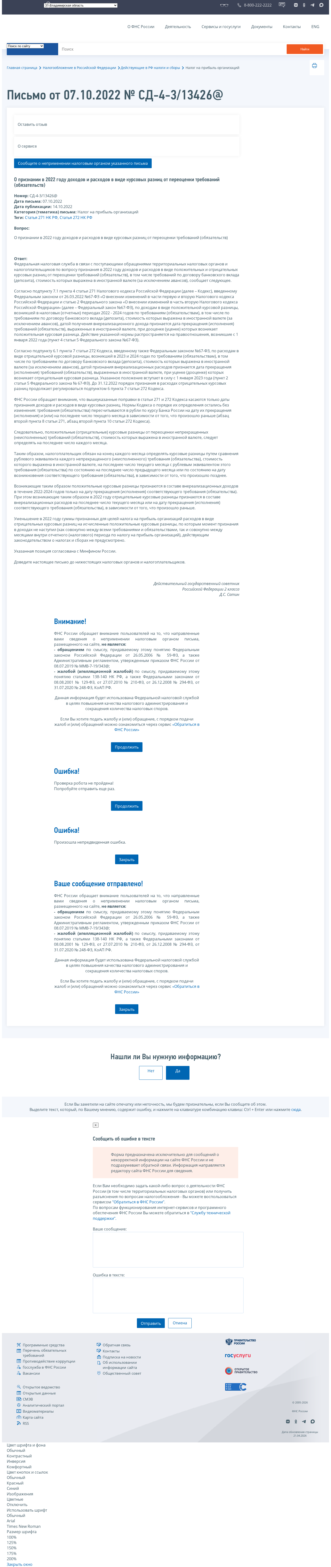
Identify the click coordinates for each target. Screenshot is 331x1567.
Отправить (151, 1323)
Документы (261, 26)
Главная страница (22, 67)
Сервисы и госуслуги (221, 26)
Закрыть (126, 859)
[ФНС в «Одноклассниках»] (304, 5)
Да (177, 1070)
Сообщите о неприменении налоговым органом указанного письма (83, 163)
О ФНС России (140, 26)
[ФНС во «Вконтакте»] (295, 5)
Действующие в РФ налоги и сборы (150, 67)
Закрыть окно (19, 1564)
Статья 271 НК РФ (41, 217)
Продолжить (127, 747)
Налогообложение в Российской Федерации (79, 67)
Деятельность (178, 26)
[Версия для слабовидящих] (225, 5)
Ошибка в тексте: (109, 1275)
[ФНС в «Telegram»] (312, 5)
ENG (315, 26)
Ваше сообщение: (110, 1229)
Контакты (292, 26)
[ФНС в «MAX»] (320, 5)
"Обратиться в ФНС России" (138, 1202)
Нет (151, 1070)
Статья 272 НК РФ (76, 217)
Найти (304, 49)
